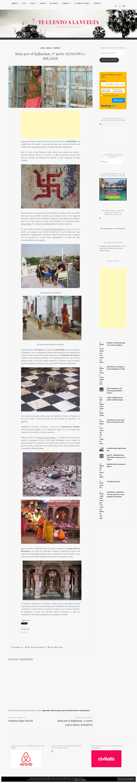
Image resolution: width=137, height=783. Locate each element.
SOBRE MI (66, 3)
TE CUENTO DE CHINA (81, 3)
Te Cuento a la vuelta (113, 229)
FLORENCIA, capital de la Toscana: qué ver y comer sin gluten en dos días (116, 494)
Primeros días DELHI (20, 719)
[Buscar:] (111, 162)
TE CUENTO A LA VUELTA (68, 22)
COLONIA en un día (113, 481)
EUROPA (42, 3)
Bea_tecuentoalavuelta (36, 647)
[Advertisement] (50, 125)
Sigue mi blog (109, 60)
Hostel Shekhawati (53, 229)
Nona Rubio (26, 224)
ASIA (24, 3)
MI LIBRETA (54, 3)
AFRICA (32, 3)
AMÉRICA (15, 3)
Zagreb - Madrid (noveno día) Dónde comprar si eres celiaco (116, 457)
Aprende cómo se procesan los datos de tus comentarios (66, 710)
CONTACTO (97, 3)
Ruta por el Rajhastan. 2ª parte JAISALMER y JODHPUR (75, 721)
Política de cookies (80, 780)
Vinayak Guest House (46, 438)
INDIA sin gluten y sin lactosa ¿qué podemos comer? (114, 391)
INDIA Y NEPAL (53, 48)
